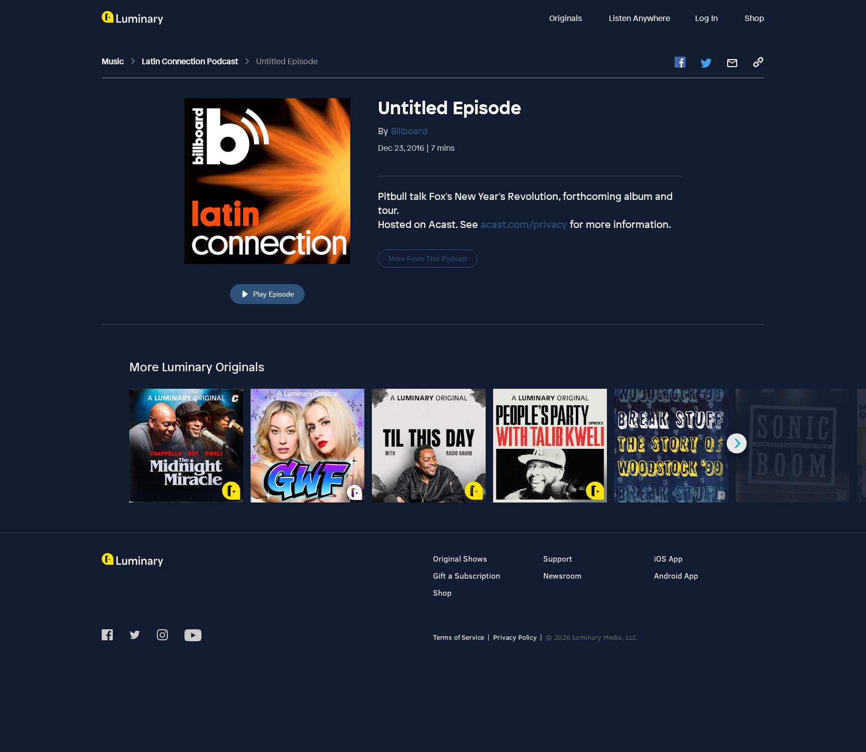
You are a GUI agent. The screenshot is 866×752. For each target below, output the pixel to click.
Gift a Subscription (466, 575)
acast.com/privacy (524, 224)
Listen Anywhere (639, 18)
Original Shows (460, 558)
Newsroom (562, 575)
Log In (707, 18)
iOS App (668, 558)
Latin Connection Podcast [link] (191, 61)
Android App (676, 575)
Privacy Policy (515, 637)
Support (557, 558)
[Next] (737, 443)
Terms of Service (458, 637)
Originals (566, 18)
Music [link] (114, 61)
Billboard (409, 131)
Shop (754, 18)
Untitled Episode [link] (287, 61)
